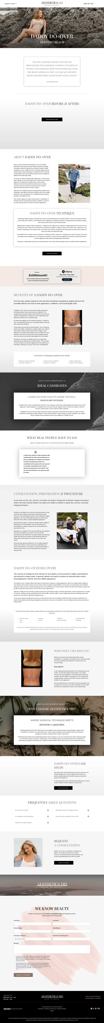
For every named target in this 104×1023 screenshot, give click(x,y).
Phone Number (18, 928)
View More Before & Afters (52, 119)
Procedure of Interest (20, 935)
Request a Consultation (52, 253)
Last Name (56, 920)
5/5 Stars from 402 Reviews (16, 1008)
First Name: (17, 920)
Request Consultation (23, 975)
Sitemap (52, 1010)
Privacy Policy (21, 969)
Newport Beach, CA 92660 (92, 998)
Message (16, 943)
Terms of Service (47, 967)
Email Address (57, 928)
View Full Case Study (63, 788)
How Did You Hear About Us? (60, 935)
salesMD (76, 1020)
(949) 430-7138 (88, 3)
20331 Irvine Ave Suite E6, (92, 996)
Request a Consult (10, 3)
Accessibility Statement (43, 1008)
